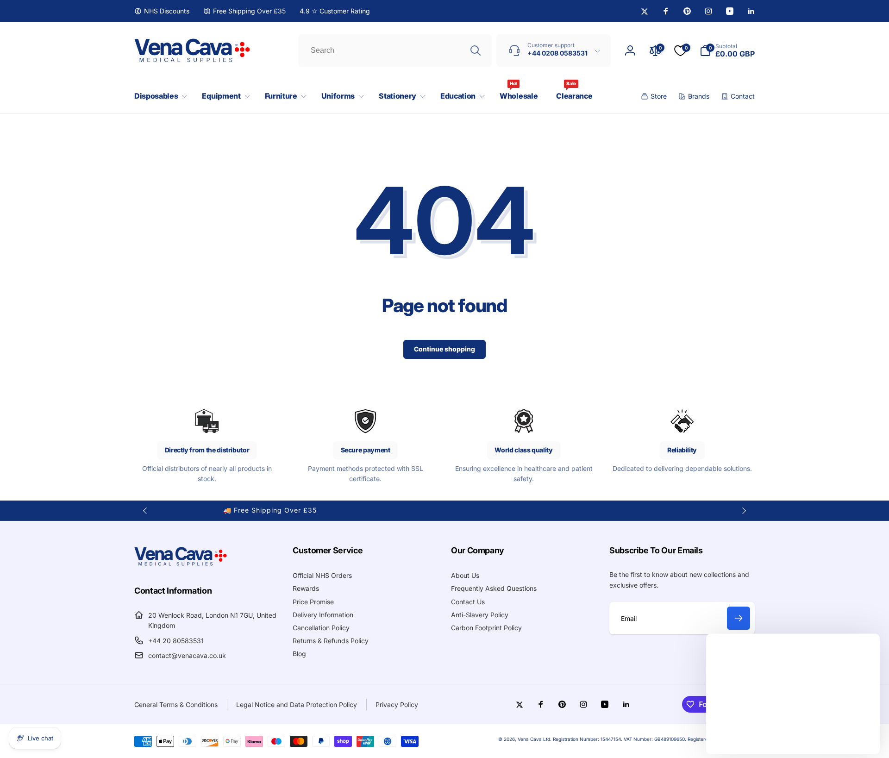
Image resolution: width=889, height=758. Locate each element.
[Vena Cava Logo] (180, 565)
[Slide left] (145, 510)
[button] (158, 96)
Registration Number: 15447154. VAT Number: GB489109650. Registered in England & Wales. (654, 739)
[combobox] (395, 50)
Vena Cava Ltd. (534, 739)
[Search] (475, 50)
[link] (161, 11)
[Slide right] (743, 510)
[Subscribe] (738, 618)
